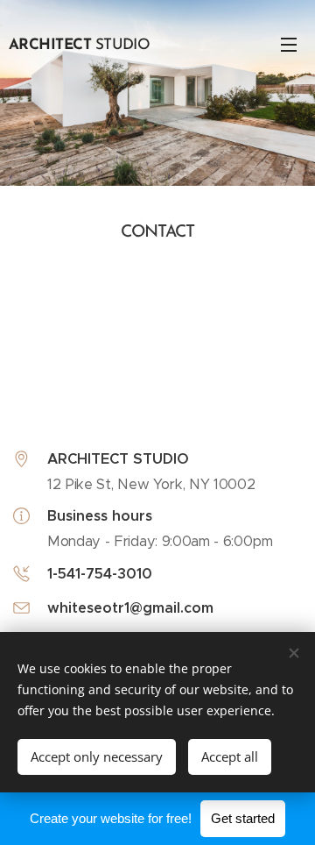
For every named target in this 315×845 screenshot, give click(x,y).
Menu (288, 43)
